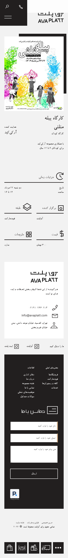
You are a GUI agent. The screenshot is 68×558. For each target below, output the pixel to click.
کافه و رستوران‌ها (50, 383)
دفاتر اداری (28, 374)
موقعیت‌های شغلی (26, 392)
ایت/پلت (8, 346)
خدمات (54, 387)
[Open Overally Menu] (8, 17)
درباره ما (30, 379)
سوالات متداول (27, 396)
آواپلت (29, 346)
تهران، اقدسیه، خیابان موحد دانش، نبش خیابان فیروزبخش (29, 325)
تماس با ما (29, 387)
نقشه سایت (20, 523)
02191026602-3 (38, 308)
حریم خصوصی (47, 523)
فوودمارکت (52, 379)
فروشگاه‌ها (53, 374)
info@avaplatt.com (34, 316)
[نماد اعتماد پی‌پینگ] (14, 494)
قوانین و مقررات (33, 523)
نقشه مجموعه (28, 383)
